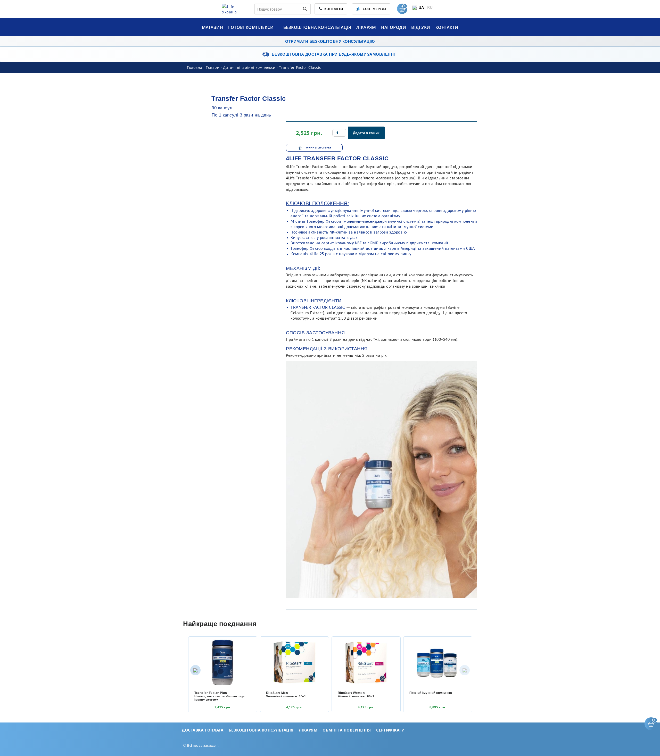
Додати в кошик (366, 133)
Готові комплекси (251, 27)
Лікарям (366, 27)
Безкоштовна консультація (317, 27)
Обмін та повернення (347, 730)
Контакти (333, 8)
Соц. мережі (374, 8)
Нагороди (393, 27)
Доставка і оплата (203, 730)
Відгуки (420, 27)
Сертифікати (390, 730)
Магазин (212, 27)
